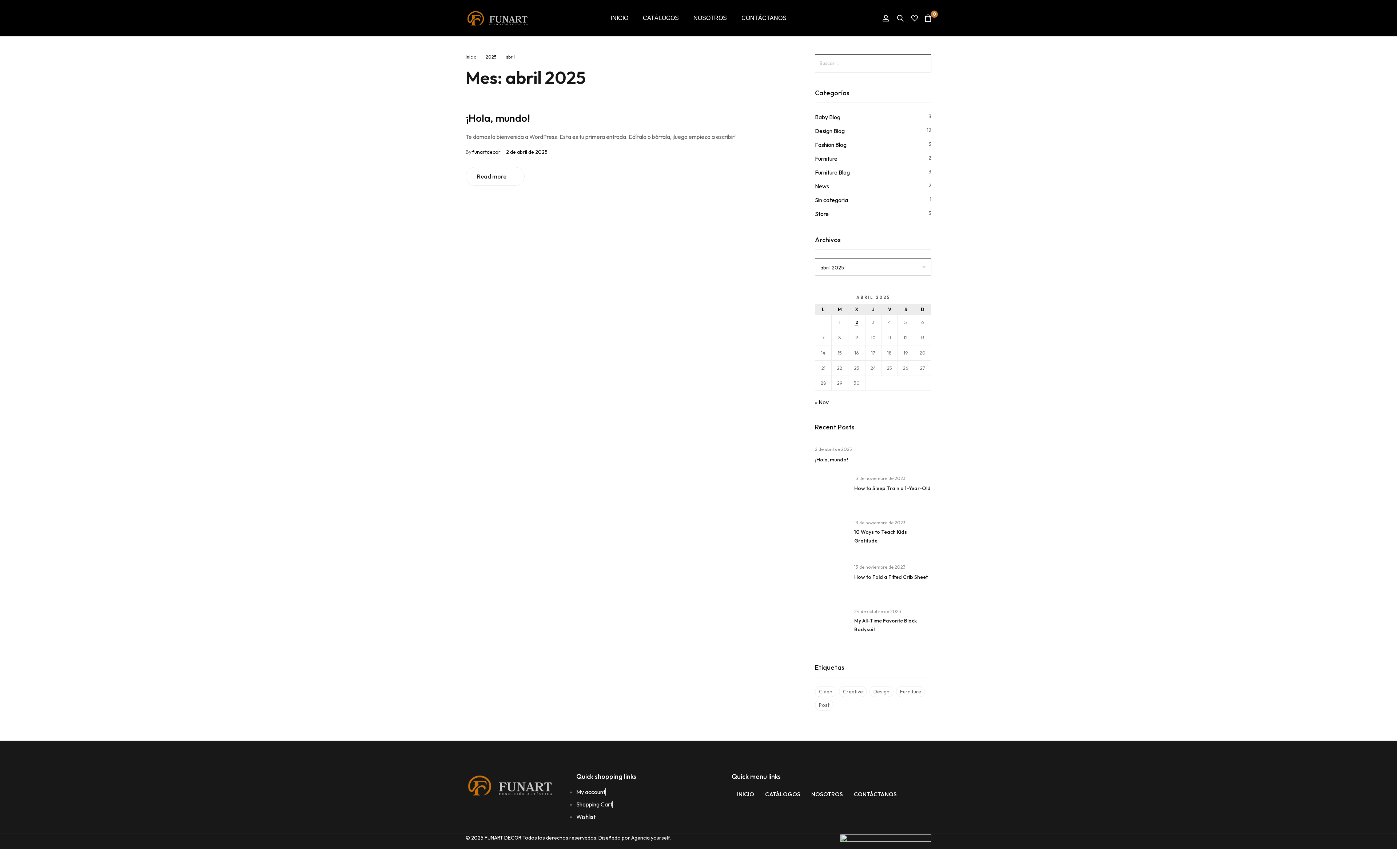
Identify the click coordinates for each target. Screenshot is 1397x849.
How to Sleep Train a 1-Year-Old (892, 488)
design (881, 691)
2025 (491, 57)
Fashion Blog (831, 144)
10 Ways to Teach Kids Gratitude (880, 536)
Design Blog (830, 131)
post (824, 705)
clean (825, 691)
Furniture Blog (832, 172)
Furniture (826, 158)
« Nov (822, 402)
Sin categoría (831, 200)
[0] (928, 18)
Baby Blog (827, 117)
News (822, 186)
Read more (491, 176)
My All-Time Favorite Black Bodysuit (885, 625)
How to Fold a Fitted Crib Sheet (891, 577)
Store (822, 213)
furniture (910, 691)
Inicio (471, 57)
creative (853, 691)
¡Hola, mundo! (498, 118)
